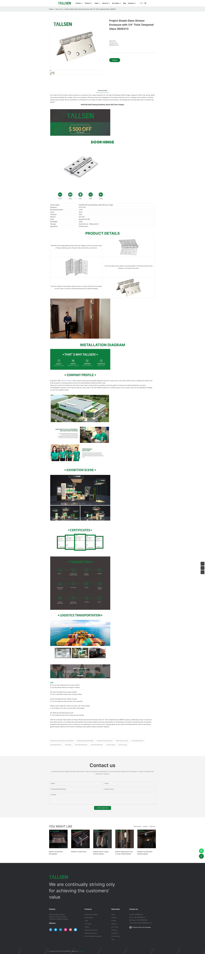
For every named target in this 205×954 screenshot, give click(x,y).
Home (113, 914)
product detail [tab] (102, 90)
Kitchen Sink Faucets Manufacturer (105, 740)
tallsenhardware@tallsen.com (143, 923)
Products (145, 826)
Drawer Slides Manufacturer (81, 744)
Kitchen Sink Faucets (91, 930)
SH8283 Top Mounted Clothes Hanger (144, 853)
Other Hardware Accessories (93, 936)
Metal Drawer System (91, 914)
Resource (114, 930)
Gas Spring (88, 924)
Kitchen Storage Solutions (57, 914)
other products (137, 826)
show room (59, 9)
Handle (87, 927)
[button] (140, 3)
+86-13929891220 (137, 914)
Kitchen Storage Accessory (122, 740)
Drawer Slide (88, 917)
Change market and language (141, 927)
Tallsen (51, 9)
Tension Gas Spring (110, 744)
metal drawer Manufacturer (97, 744)
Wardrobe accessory (91, 933)
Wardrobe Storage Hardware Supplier (85, 740)
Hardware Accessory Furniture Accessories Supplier (62, 740)
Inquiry (114, 60)
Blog (112, 939)
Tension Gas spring (122, 744)
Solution (113, 917)
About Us (114, 924)
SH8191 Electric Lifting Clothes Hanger (100, 853)
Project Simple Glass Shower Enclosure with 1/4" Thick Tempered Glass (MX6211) (90, 9)
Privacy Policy (115, 936)
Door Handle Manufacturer (138, 740)
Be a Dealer (114, 927)
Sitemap (81, 951)
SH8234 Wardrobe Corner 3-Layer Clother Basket (124, 853)
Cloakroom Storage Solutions (58, 917)
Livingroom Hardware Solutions (58, 919)
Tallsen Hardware (66, 380)
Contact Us (114, 933)
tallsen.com (74, 951)
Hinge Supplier (68, 744)
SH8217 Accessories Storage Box (56, 853)
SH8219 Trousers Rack (78, 852)
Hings (86, 920)
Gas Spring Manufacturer (56, 744)
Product (113, 920)
